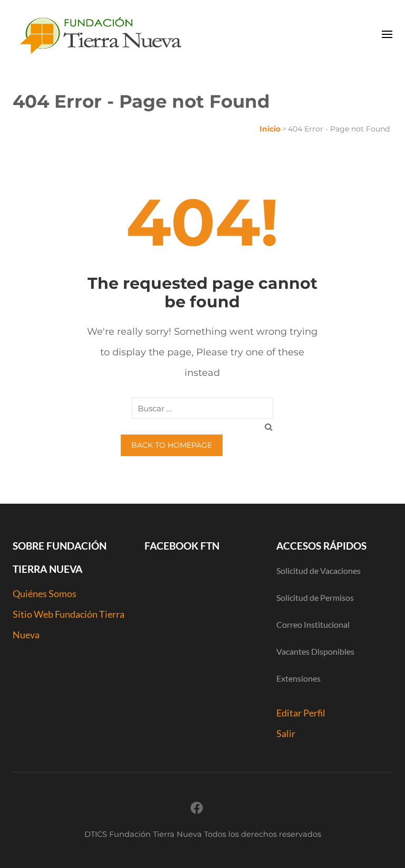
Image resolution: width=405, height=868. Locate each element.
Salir (285, 733)
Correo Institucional (313, 624)
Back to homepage (171, 445)
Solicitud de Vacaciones (318, 570)
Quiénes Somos (44, 593)
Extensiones (298, 678)
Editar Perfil (300, 713)
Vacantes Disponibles (315, 651)
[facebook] (196, 808)
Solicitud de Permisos (315, 597)
